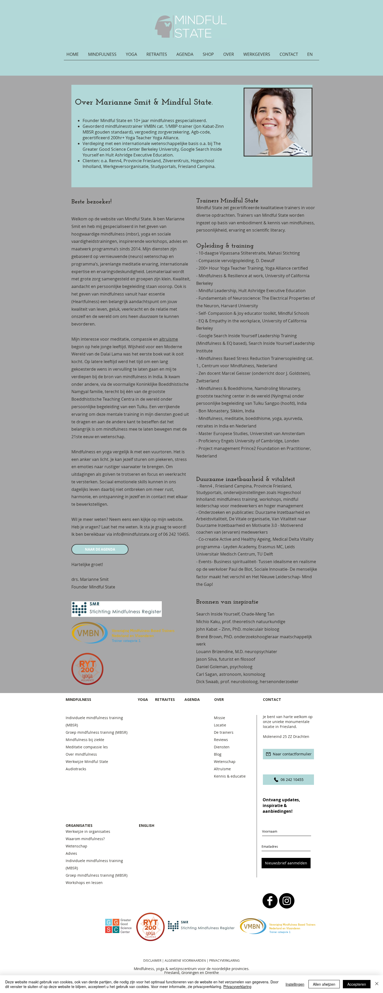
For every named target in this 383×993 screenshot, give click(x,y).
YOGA (143, 699)
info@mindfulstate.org (135, 534)
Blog (217, 754)
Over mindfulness (81, 754)
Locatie (220, 725)
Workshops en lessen (84, 882)
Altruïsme (222, 768)
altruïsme (168, 339)
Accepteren (356, 984)
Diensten (222, 746)
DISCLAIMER (152, 960)
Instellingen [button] (295, 984)
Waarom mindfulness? (85, 838)
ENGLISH (146, 825)
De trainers (223, 732)
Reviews (221, 739)
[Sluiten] (377, 984)
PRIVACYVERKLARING (224, 960)
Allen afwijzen (324, 984)
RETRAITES (165, 699)
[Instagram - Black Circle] (286, 900)
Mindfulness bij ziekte (85, 739)
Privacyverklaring (237, 986)
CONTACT (272, 699)
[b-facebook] (270, 900)
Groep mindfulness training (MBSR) (97, 732)
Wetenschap (225, 761)
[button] (104, 56)
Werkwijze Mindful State (87, 761)
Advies (71, 853)
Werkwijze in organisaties (88, 831)
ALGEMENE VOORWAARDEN (186, 960)
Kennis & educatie (230, 776)
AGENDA (192, 699)
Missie (219, 717)
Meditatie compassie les (87, 746)
